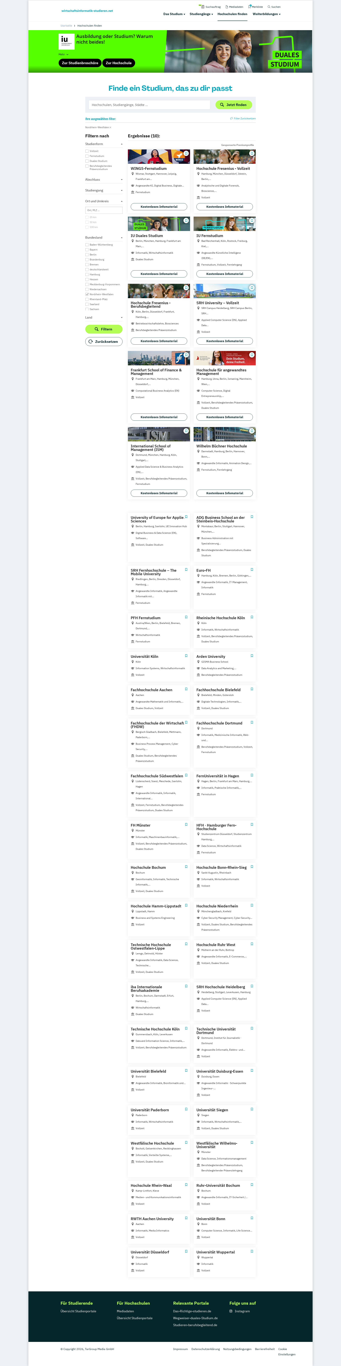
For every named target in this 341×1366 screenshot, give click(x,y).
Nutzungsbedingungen (237, 1349)
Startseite (66, 25)
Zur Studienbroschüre (80, 62)
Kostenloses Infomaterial (159, 207)
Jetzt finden (236, 104)
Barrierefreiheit (265, 1349)
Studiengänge (200, 14)
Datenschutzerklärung (205, 1349)
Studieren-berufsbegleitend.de (195, 1325)
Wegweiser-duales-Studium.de (195, 1318)
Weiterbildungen (265, 14)
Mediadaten (125, 1311)
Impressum (180, 1349)
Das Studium (173, 14)
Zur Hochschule (119, 62)
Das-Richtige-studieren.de (192, 1311)
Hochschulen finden (232, 14)
